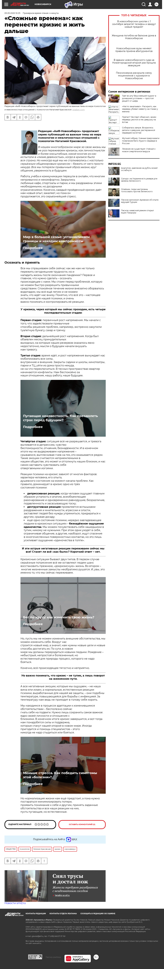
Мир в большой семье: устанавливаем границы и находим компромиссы (56, 239)
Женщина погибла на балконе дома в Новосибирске (134, 37)
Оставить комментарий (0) (82, 824)
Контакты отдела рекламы (63, 914)
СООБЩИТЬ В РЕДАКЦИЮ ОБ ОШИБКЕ (97, 914)
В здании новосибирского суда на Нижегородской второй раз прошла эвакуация (134, 63)
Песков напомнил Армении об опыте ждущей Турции (139, 201)
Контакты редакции (36, 914)
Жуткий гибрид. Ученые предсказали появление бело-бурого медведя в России (140, 141)
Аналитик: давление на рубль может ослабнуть (139, 169)
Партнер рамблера (53, 957)
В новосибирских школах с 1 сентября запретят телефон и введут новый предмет (134, 24)
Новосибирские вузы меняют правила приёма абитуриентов (134, 50)
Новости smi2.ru (15, 903)
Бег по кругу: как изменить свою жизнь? (58, 617)
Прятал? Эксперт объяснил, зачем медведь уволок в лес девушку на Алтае (139, 119)
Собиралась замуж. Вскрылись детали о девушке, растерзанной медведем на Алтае (138, 130)
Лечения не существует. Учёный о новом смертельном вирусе (139, 150)
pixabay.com (78, 109)
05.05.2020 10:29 (12, 13)
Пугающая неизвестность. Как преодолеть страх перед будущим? (60, 418)
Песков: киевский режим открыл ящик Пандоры (137, 211)
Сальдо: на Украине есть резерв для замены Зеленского (139, 180)
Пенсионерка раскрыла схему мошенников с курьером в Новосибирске (134, 76)
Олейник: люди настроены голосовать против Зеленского (137, 190)
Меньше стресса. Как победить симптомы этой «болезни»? (60, 775)
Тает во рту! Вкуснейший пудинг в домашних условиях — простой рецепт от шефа (139, 98)
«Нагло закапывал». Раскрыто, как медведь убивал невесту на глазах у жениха (140, 109)
